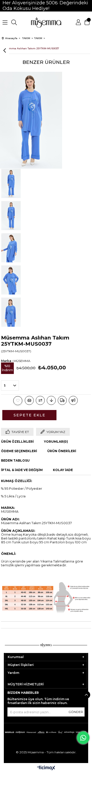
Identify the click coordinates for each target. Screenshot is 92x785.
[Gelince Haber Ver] (73, 400)
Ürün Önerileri (61, 451)
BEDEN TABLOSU (15, 460)
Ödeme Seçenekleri (19, 451)
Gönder (75, 712)
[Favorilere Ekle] (17, 400)
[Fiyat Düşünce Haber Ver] (51, 400)
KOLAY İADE (63, 470)
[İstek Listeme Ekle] (29, 400)
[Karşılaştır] (40, 400)
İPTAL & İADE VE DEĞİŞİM (22, 470)
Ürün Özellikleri (17, 441)
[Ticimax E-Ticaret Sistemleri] (46, 768)
